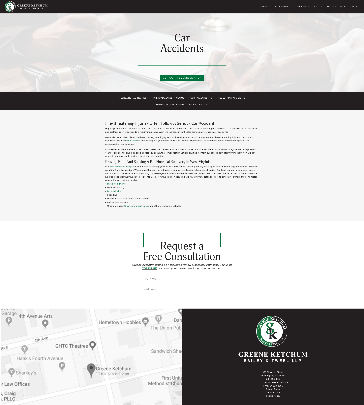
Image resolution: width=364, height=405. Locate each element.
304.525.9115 (149, 268)
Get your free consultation (182, 77)
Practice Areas (280, 7)
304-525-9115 (273, 379)
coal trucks (143, 206)
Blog (343, 7)
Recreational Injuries (132, 98)
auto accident (133, 140)
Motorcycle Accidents (170, 105)
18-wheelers (130, 206)
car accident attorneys (121, 166)
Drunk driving (114, 191)
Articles (331, 7)
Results (317, 7)
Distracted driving (116, 184)
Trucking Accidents (199, 98)
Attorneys (302, 7)
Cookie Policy (273, 396)
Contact (354, 7)
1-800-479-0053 (279, 382)
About (264, 7)
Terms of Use (273, 392)
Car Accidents (196, 105)
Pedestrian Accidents (231, 98)
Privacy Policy (273, 389)
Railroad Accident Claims (168, 98)
